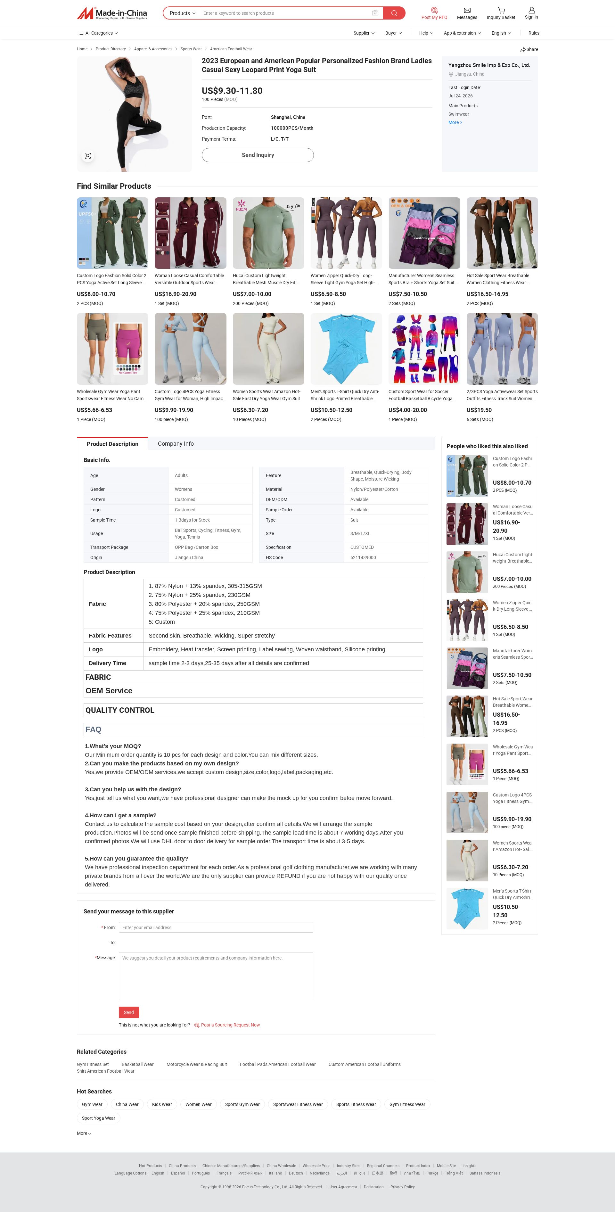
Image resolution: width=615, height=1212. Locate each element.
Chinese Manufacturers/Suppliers (231, 1165)
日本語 (377, 1172)
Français (224, 1172)
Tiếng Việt (454, 1172)
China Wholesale (281, 1165)
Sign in (531, 17)
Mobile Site (446, 1165)
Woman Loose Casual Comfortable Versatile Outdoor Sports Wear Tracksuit (513, 509)
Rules (534, 33)
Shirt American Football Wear (106, 1071)
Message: (105, 957)
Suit (354, 520)
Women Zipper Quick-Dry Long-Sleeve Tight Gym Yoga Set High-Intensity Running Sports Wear (513, 605)
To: (113, 942)
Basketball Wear (138, 1064)
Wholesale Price (316, 1165)
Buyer (391, 33)
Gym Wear (92, 1104)
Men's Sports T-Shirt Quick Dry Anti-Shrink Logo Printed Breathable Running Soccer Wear (512, 894)
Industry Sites (348, 1165)
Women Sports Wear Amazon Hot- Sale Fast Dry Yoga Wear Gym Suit (512, 846)
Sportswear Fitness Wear (298, 1104)
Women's (183, 489)
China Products (182, 1165)
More (453, 122)
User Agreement (343, 1186)
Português (201, 1172)
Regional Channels (383, 1165)
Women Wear (198, 1104)
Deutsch (296, 1172)
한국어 (359, 1172)
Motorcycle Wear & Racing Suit (197, 1064)
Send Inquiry (258, 155)
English (158, 1172)
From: (108, 927)
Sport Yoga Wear (98, 1118)
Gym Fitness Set (93, 1064)
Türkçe (432, 1172)
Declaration (374, 1186)
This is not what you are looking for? (154, 1025)
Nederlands (320, 1172)
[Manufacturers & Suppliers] (112, 13)
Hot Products (150, 1165)
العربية (341, 1172)
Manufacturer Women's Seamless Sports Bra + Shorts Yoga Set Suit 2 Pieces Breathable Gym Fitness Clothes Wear (513, 653)
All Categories (99, 33)
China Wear (127, 1104)
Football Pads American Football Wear (278, 1064)
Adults (181, 475)
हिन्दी (393, 1172)
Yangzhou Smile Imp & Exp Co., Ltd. (489, 65)
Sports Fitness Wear (356, 1104)
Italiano (275, 1172)
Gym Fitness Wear (407, 1104)
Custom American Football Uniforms (365, 1064)
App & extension (460, 33)
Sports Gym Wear (242, 1104)
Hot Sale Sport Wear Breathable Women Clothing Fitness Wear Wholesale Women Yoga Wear (513, 702)
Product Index (418, 1165)
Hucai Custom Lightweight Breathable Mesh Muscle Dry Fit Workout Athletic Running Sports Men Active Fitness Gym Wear (513, 557)
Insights (469, 1165)
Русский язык (250, 1172)
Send (129, 1012)
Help (423, 33)
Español (178, 1172)
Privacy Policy (402, 1186)
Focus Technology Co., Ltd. (265, 1186)
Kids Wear (162, 1104)
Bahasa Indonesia (485, 1172)
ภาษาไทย (412, 1172)
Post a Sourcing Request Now (227, 1025)
